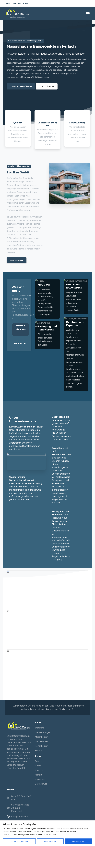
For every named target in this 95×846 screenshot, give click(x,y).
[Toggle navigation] (87, 13)
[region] (47, 833)
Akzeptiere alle (78, 841)
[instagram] (88, 3)
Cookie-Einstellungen (19, 841)
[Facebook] (84, 3)
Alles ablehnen (50, 841)
